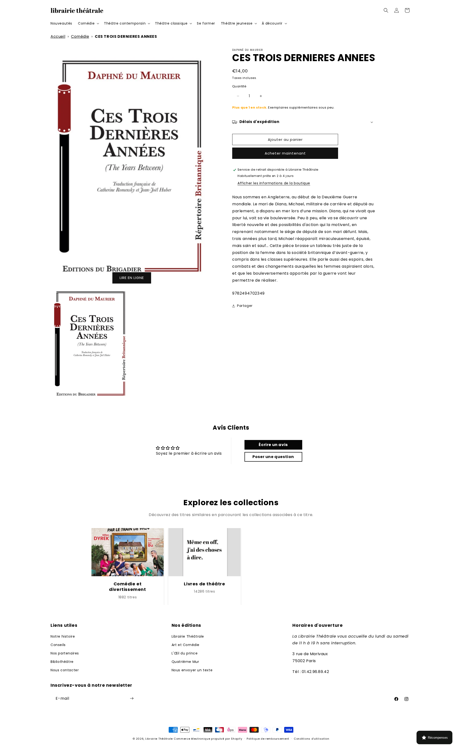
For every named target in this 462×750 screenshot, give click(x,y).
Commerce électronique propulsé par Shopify (208, 739)
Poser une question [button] (273, 456)
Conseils (58, 644)
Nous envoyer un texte (192, 670)
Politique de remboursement (268, 739)
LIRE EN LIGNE (132, 277)
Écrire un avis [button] (273, 444)
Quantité (239, 86)
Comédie (80, 36)
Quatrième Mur (185, 661)
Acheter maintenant (285, 153)
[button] (88, 23)
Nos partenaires (65, 653)
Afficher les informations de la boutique (273, 183)
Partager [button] (245, 305)
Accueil (58, 36)
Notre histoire (63, 636)
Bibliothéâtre (62, 661)
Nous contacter (65, 670)
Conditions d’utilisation (311, 739)
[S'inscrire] (131, 698)
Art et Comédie (185, 644)
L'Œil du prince (185, 653)
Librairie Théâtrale (188, 636)
